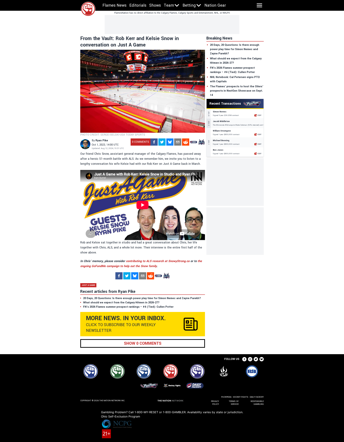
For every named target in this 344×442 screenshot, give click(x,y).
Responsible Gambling (257, 403)
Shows (155, 5)
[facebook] (154, 142)
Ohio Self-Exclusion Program (120, 416)
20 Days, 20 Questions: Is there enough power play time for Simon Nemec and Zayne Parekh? (234, 49)
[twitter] (162, 142)
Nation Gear (215, 5)
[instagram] (250, 359)
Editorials (137, 5)
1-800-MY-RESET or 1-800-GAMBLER (160, 412)
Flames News (114, 5)
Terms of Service (233, 403)
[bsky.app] (169, 142)
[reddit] (185, 142)
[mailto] (177, 142)
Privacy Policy (215, 403)
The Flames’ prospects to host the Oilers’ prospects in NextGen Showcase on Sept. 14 (236, 91)
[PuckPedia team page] (201, 142)
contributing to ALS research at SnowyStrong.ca (158, 261)
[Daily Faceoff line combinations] (193, 142)
